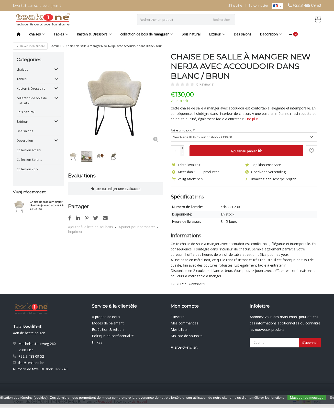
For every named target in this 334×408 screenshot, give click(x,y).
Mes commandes (184, 323)
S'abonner (310, 342)
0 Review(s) (205, 84)
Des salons (242, 34)
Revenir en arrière (32, 46)
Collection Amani (29, 150)
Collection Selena (29, 159)
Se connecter (258, 5)
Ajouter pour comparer (137, 227)
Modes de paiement (108, 323)
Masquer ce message (306, 397)
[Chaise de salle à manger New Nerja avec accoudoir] (19, 206)
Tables (59, 34)
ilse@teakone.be (31, 362)
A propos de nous (106, 316)
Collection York (27, 169)
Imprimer (75, 231)
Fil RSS (97, 342)
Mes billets (179, 329)
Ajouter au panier (244, 151)
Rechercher (221, 19)
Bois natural (190, 34)
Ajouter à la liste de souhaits (90, 227)
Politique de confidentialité (113, 335)
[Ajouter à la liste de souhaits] (311, 150)
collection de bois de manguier (144, 34)
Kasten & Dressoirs (92, 34)
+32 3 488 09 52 (307, 5)
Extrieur (215, 34)
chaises (35, 34)
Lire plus (251, 119)
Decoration (269, 34)
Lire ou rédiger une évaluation (118, 188)
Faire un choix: (182, 130)
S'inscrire (235, 5)
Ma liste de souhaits (186, 335)
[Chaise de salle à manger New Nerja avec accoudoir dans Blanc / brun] (115, 99)
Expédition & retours (108, 329)
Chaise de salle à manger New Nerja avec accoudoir (47, 203)
